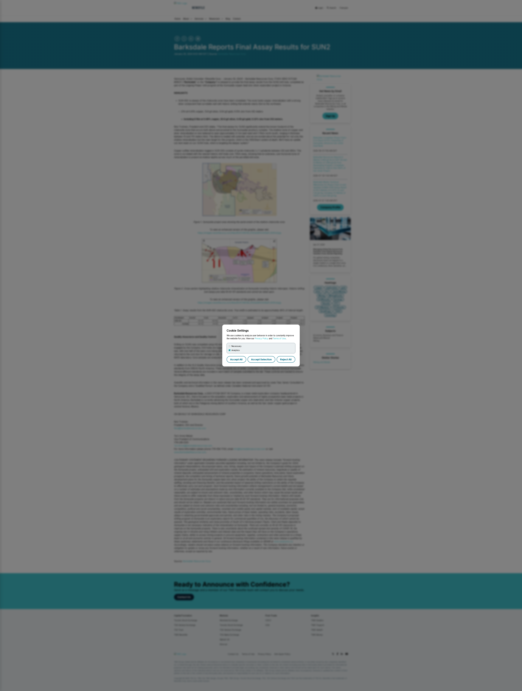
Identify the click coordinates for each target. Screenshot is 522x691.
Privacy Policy (261, 338)
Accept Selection (261, 359)
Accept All (236, 359)
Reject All (286, 359)
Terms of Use (279, 338)
